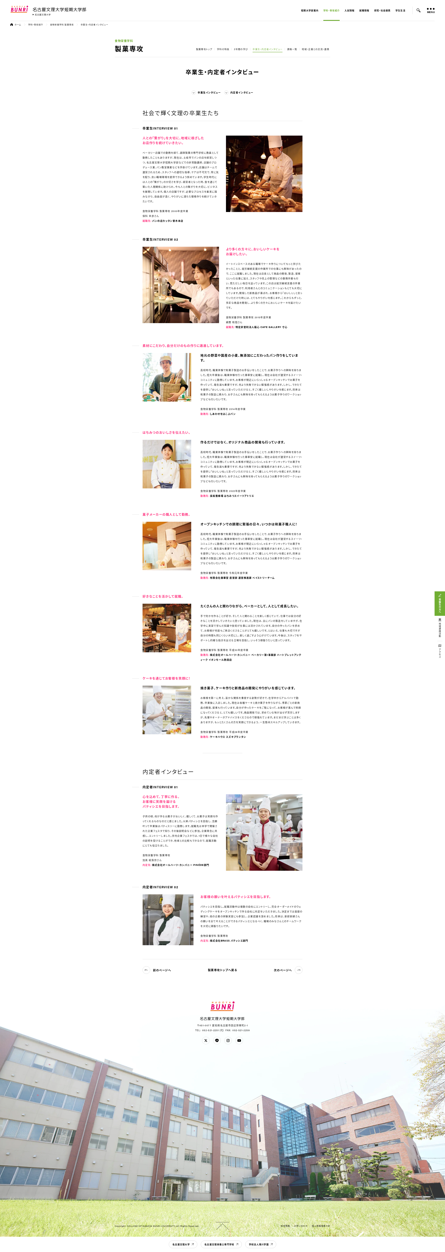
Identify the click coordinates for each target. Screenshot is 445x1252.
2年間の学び (241, 49)
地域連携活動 (440, 630)
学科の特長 (223, 49)
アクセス (440, 653)
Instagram (228, 1040)
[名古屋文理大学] (42, 15)
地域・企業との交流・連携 (315, 49)
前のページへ (162, 970)
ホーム (18, 24)
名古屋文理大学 (181, 1244)
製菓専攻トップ (204, 49)
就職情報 (364, 10)
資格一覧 (292, 49)
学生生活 (400, 10)
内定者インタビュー (241, 92)
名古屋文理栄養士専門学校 (219, 1244)
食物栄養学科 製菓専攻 (62, 24)
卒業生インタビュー (209, 92)
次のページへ (283, 970)
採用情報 (285, 1226)
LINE (217, 1040)
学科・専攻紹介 (331, 10)
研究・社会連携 (382, 10)
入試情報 (349, 10)
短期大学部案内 (309, 10)
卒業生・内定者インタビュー (267, 49)
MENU (431, 12)
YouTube (239, 1040)
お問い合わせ (301, 1226)
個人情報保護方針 (321, 1226)
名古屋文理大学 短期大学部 (60, 8)
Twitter (206, 1040)
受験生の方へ (440, 605)
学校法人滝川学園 (259, 1244)
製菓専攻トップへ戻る (222, 970)
